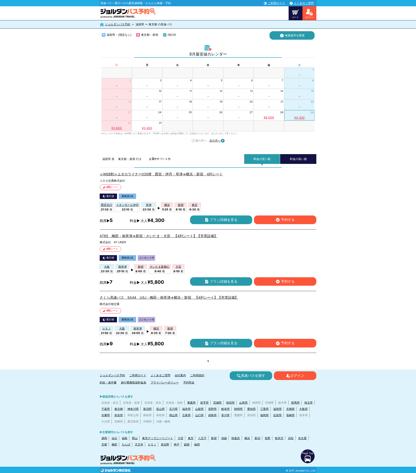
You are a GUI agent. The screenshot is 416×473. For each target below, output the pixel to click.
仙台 (114, 438)
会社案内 (180, 375)
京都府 (290, 409)
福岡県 (264, 415)
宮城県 (217, 402)
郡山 (135, 438)
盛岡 (104, 438)
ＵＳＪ (152, 444)
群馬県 (295, 402)
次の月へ (215, 140)
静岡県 (238, 409)
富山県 (160, 409)
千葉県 (105, 409)
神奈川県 (133, 409)
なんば (126, 444)
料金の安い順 (262, 159)
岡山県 (173, 415)
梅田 (114, 444)
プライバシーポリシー (165, 382)
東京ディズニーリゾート (157, 438)
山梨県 (199, 409)
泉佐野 (165, 444)
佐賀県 (277, 415)
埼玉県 (308, 402)
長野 (267, 438)
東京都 (118, 409)
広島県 (186, 415)
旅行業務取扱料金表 (133, 382)
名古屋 (302, 438)
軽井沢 (279, 438)
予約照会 (188, 382)
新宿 (214, 438)
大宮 (180, 438)
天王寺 (139, 444)
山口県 (199, 415)
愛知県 (251, 409)
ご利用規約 (197, 375)
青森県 (191, 402)
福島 (124, 438)
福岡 (197, 444)
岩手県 (204, 402)
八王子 (202, 438)
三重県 (264, 409)
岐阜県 (225, 409)
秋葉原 (235, 438)
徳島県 (212, 415)
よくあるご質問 (160, 375)
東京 (190, 438)
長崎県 (290, 415)
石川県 (173, 409)
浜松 (291, 438)
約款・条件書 (108, 382)
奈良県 (118, 415)
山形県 (243, 402)
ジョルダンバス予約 (117, 24)
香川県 (225, 415)
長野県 (212, 409)
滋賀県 (277, 409)
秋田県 (230, 402)
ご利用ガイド (137, 375)
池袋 (224, 438)
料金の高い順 (298, 159)
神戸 (176, 444)
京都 (104, 444)
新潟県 (147, 409)
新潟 (257, 438)
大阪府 (303, 409)
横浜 (247, 438)
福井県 (186, 409)
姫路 (187, 444)
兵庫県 (105, 415)
